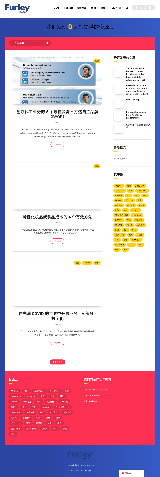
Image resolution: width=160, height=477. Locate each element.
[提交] (47, 43)
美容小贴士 (139, 185)
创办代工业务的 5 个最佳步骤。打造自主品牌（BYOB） (57, 114)
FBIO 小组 (115, 8)
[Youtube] (150, 7)
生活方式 (138, 220)
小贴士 (131, 244)
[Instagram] (145, 7)
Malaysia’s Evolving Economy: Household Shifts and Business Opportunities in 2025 (137, 89)
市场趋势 (81, 8)
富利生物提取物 (77, 465)
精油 (145, 195)
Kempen (135, 210)
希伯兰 (141, 205)
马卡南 (129, 225)
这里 (88, 465)
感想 (125, 239)
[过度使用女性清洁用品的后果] (119, 128)
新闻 (93, 8)
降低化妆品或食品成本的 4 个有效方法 (57, 217)
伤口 (140, 244)
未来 (117, 239)
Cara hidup (142, 190)
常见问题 (129, 200)
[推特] (141, 7)
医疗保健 (118, 205)
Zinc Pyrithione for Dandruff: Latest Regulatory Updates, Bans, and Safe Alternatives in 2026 (136, 74)
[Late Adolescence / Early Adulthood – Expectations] (119, 116)
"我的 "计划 (119, 235)
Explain (118, 200)
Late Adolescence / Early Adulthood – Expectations (136, 115)
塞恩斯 (139, 235)
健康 (103, 8)
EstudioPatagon (86, 470)
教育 (97, 263)
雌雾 (140, 200)
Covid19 (87, 263)
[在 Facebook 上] (136, 7)
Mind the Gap (132, 99)
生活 (129, 220)
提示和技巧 (136, 239)
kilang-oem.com (92, 395)
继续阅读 (57, 144)
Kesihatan (137, 215)
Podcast (68, 8)
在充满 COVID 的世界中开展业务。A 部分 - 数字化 (57, 316)
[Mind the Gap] (119, 103)
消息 (125, 249)
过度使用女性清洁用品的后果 (138, 126)
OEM (56, 8)
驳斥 (128, 195)
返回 (129, 185)
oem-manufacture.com (95, 389)
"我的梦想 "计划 (121, 215)
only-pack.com (91, 401)
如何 (117, 210)
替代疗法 (118, 185)
